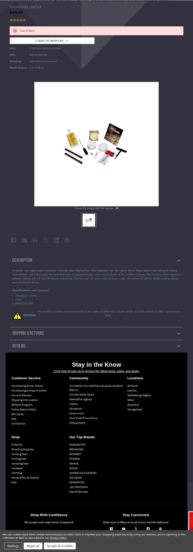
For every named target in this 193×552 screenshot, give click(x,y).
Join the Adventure (134, 302)
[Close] (168, 248)
